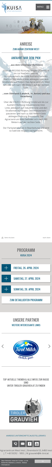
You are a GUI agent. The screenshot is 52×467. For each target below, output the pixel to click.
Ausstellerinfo (38, 435)
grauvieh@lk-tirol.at (39, 453)
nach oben (46, 238)
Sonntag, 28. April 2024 (27, 289)
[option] (26, 25)
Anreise (10, 435)
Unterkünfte (22, 435)
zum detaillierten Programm (26, 300)
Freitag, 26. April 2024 (26, 268)
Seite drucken (9, 238)
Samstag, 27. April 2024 (27, 278)
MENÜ (40, 6)
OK (43, 461)
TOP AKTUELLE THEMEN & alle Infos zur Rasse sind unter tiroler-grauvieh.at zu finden (26, 382)
